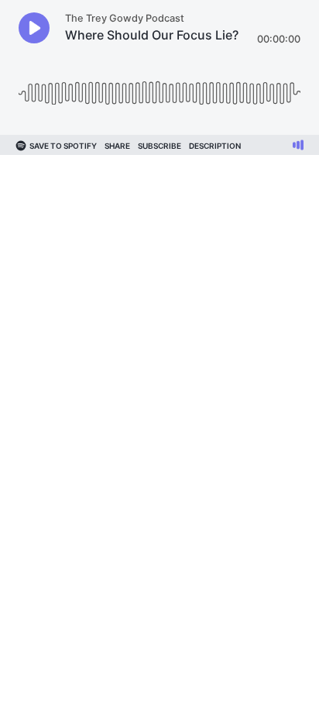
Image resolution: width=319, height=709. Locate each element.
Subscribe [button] (159, 145)
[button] (34, 27)
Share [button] (117, 145)
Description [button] (215, 145)
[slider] (159, 87)
